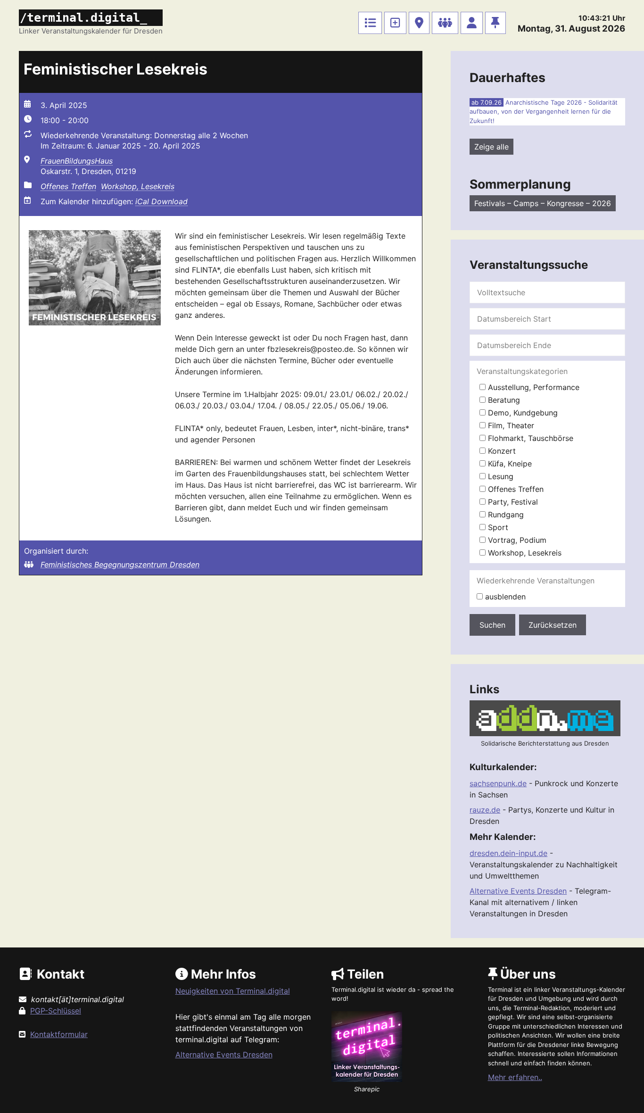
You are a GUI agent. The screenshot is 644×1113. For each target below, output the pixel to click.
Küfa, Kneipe (509, 463)
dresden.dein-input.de (508, 853)
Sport (497, 527)
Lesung (499, 476)
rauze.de (485, 809)
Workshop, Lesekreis (137, 186)
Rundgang (505, 514)
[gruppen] (445, 23)
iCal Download (161, 201)
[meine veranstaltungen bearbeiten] (472, 23)
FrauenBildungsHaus (77, 161)
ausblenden (504, 596)
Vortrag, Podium (516, 540)
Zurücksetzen (552, 625)
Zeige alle (491, 146)
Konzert (501, 451)
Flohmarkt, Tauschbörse (529, 438)
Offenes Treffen (68, 186)
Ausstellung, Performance (532, 387)
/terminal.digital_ (83, 18)
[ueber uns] (495, 23)
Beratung (503, 400)
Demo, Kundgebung (522, 412)
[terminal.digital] (370, 23)
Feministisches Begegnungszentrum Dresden (120, 564)
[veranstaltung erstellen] (395, 23)
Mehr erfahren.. (515, 1077)
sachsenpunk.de (498, 783)
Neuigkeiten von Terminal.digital (232, 991)
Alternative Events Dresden (518, 891)
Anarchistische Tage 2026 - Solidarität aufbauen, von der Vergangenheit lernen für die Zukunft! (544, 112)
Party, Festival (512, 502)
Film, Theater (510, 425)
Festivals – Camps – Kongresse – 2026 (542, 203)
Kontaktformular (59, 1034)
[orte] (419, 23)
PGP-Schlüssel (55, 1010)
